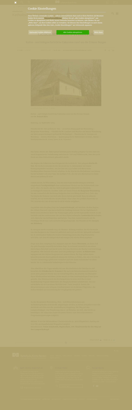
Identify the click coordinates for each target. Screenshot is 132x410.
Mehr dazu (98, 32)
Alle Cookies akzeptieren (72, 32)
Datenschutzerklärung (53, 18)
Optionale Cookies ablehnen (40, 32)
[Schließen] (66, 2)
